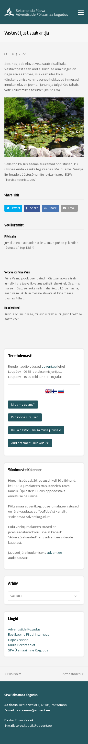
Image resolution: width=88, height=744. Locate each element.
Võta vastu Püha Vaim (17, 272)
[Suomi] (54, 393)
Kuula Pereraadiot (21, 645)
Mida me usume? (23, 404)
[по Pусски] (61, 393)
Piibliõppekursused (25, 417)
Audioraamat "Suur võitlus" (30, 443)
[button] (81, 12)
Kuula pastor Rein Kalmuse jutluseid (36, 430)
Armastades (72, 674)
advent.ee (49, 366)
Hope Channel (18, 640)
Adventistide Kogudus (24, 629)
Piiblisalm (10, 236)
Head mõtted (12, 308)
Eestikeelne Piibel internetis (28, 634)
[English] (48, 393)
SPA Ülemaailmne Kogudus (28, 650)
